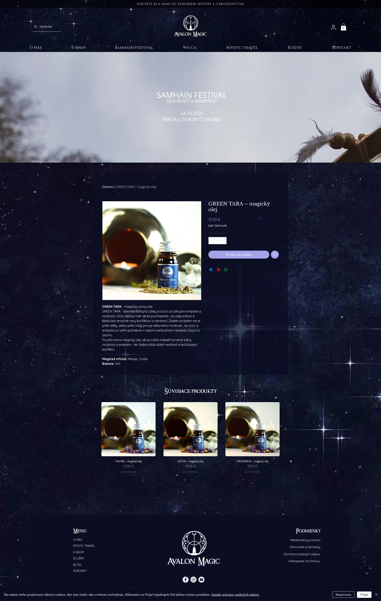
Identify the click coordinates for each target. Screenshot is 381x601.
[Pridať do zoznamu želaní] (275, 255)
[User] (333, 27)
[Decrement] (211, 240)
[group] (190, 442)
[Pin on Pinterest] (218, 269)
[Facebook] (186, 580)
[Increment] (223, 240)
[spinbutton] (217, 240)
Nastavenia (343, 594)
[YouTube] (201, 580)
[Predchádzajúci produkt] (95, 429)
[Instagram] (193, 580)
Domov (107, 187)
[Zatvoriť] (376, 594)
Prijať (364, 594)
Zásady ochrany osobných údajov (235, 594)
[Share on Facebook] (211, 269)
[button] (343, 27)
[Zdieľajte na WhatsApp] (226, 269)
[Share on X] (233, 269)
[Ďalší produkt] (285, 429)
